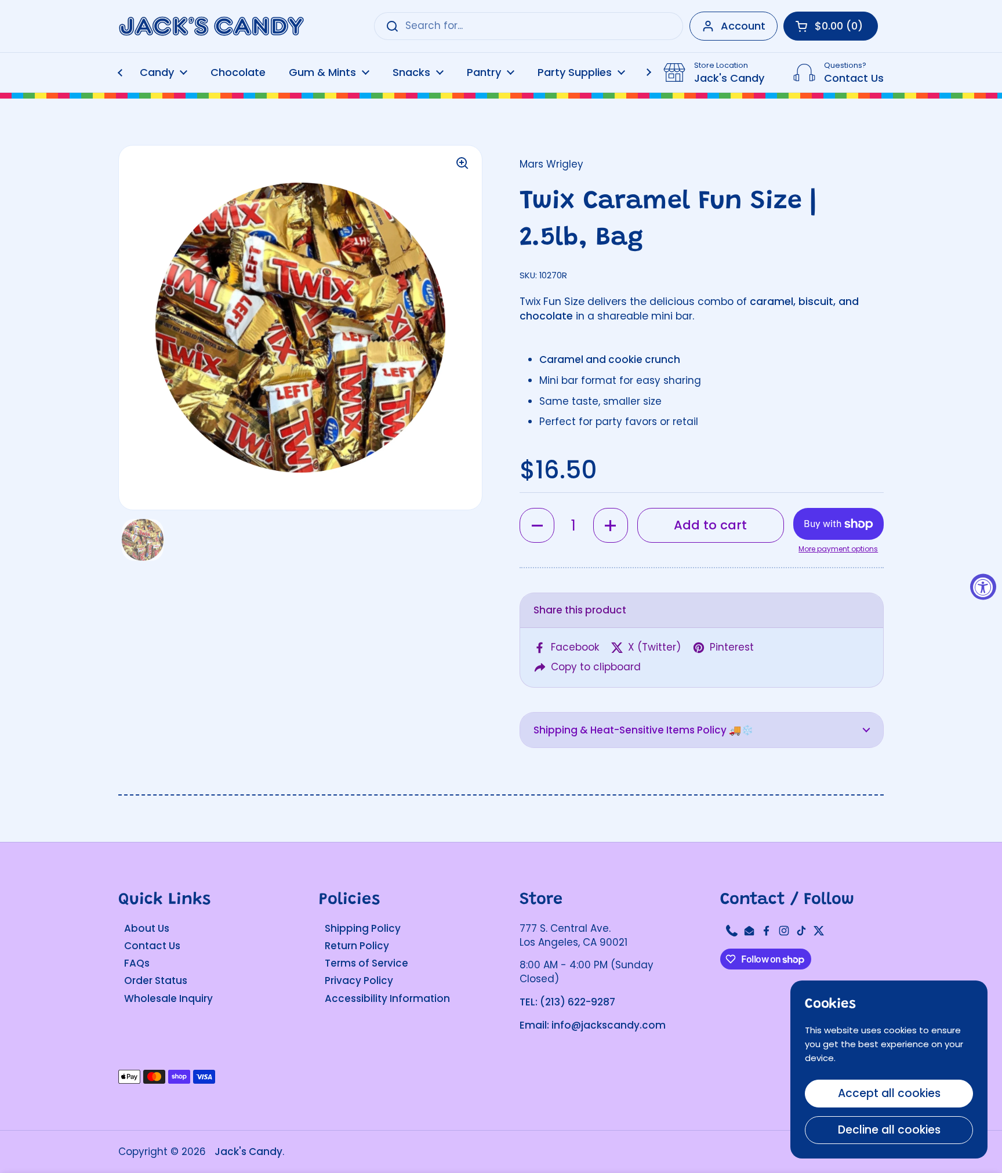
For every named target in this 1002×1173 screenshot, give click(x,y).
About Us (146, 928)
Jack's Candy (248, 1152)
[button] (537, 525)
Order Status (155, 980)
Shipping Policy (363, 928)
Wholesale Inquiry (168, 998)
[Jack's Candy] (211, 26)
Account (743, 26)
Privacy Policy (359, 980)
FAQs (137, 963)
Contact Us (152, 946)
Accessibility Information (387, 998)
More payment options (838, 549)
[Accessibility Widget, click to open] (983, 586)
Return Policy (357, 946)
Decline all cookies (889, 1130)
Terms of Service (366, 963)
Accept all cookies (889, 1093)
